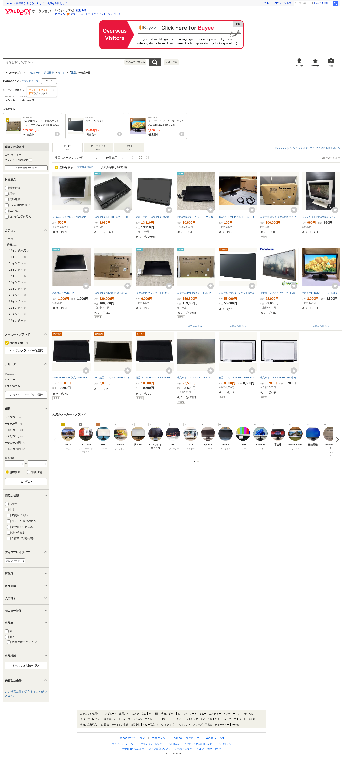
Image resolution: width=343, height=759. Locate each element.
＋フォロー (49, 81)
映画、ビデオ (168, 713)
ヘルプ (287, 3)
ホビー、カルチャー (210, 713)
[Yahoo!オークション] (28, 9)
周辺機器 (49, 72)
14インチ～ (17, 256)
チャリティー (222, 724)
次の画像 (336, 440)
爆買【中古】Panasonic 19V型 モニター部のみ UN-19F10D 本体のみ (155, 217)
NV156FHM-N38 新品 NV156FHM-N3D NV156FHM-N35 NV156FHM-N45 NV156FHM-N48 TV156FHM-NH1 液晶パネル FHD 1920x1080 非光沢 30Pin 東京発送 (71, 377)
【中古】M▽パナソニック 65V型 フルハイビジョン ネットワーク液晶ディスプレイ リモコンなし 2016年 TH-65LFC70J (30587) (279, 293)
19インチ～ (17, 288)
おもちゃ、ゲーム (187, 713)
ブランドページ (29, 81)
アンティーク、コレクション (239, 713)
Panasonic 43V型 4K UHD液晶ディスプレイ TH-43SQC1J (113, 293)
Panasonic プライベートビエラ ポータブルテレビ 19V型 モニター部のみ (155, 293)
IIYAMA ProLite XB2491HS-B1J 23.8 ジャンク (238, 217)
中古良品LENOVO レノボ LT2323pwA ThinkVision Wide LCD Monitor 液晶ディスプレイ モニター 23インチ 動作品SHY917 (321, 293)
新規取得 (81, 10)
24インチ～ (17, 320)
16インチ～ (17, 269)
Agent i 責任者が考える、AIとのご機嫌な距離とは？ (37, 3)
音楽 (144, 713)
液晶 (73, 72)
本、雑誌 (153, 713)
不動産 (208, 724)
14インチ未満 (19, 250)
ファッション (135, 719)
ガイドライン (224, 744)
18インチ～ (17, 282)
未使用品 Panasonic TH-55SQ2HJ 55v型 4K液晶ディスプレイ (196, 293)
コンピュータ (33, 72)
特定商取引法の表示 (133, 748)
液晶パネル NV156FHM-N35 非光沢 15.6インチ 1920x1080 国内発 (279, 377)
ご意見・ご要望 (183, 748)
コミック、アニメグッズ (189, 724)
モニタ (61, 72)
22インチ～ (17, 307)
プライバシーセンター (152, 744)
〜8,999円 (13, 423)
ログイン (60, 14)
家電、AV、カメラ (129, 713)
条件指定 (171, 62)
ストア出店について (159, 748)
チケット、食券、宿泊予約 (126, 724)
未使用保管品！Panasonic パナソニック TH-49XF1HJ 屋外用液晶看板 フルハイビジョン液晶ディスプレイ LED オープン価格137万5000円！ (279, 217)
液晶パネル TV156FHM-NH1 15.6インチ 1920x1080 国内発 (238, 377)
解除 (30, 160)
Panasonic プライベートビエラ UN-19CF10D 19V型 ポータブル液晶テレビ (196, 217)
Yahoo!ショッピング (186, 737)
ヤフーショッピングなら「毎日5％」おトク (95, 14)
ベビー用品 (149, 724)
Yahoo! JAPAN (272, 3)
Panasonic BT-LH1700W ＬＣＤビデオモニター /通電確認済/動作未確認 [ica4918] (113, 217)
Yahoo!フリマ (159, 737)
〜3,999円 (13, 417)
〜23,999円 (14, 436)
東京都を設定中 (85, 167)
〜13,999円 (14, 430)
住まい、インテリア (225, 719)
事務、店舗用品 (88, 724)
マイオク (299, 66)
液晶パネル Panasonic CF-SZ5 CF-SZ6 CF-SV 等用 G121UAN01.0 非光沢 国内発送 (196, 377)
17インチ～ (17, 275)
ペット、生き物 (247, 719)
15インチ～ (17, 263)
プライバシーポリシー (124, 744)
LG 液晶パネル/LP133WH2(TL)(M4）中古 (113, 377)
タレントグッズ (165, 724)
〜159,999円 (15, 449)
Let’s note (11, 379)
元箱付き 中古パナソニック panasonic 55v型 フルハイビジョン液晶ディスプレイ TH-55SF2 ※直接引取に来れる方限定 (238, 293)
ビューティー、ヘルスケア (183, 719)
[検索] (335, 3)
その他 (235, 724)
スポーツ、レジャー (91, 719)
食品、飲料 (206, 719)
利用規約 (174, 744)
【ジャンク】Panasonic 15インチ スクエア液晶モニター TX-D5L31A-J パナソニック (321, 217)
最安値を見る (195, 326)
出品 (331, 66)
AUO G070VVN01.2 (63, 293)
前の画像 (55, 440)
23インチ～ (17, 314)
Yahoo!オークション (132, 737)
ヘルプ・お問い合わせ (209, 748)
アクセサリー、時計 (156, 719)
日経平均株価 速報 (323, 3)
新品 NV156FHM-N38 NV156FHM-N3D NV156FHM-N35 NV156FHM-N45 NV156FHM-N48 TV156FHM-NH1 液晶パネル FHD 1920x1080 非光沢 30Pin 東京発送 (155, 377)
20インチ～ (17, 295)
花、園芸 (104, 724)
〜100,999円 (15, 442)
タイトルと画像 (133, 157)
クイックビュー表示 (147, 157)
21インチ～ (17, 301)
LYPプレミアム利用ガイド (198, 744)
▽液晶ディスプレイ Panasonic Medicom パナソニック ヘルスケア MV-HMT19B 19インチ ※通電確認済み (71, 217)
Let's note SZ (13, 385)
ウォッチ (315, 66)
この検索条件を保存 (26, 168)
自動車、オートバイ (115, 719)
